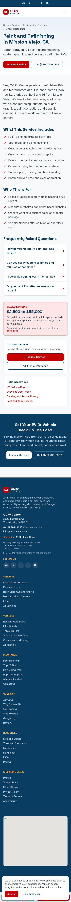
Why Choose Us (12, 704)
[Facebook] (41, 3)
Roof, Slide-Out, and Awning (18, 591)
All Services (9, 605)
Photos (7, 777)
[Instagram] (47, 3)
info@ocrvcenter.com (15, 531)
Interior (7, 601)
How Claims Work (12, 669)
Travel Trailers (11, 630)
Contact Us (9, 683)
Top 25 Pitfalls (11, 665)
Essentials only (31, 894)
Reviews (8, 722)
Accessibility (10, 801)
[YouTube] (23, 3)
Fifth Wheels (10, 626)
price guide (12, 331)
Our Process (10, 709)
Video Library (10, 782)
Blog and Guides (12, 738)
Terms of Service (12, 796)
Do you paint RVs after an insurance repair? (35, 288)
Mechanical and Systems (16, 596)
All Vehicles (9, 644)
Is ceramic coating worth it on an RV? (35, 276)
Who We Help (10, 713)
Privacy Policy (11, 791)
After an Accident (12, 679)
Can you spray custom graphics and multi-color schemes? (35, 265)
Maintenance (10, 748)
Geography (9, 718)
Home (6, 25)
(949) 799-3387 (13, 527)
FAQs (6, 757)
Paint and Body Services (35, 25)
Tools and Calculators (15, 743)
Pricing (7, 761)
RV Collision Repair (17, 387)
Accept (11, 894)
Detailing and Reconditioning (22, 396)
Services (16, 25)
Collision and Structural (15, 582)
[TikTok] (35, 3)
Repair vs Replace (13, 674)
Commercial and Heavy (16, 640)
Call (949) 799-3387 (47, 64)
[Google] (29, 3)
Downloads (9, 752)
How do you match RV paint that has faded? (35, 251)
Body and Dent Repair (19, 391)
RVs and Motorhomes (15, 621)
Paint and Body (11, 587)
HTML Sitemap (11, 787)
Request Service (16, 64)
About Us (8, 699)
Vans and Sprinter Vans (16, 635)
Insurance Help (11, 660)
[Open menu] (64, 12)
